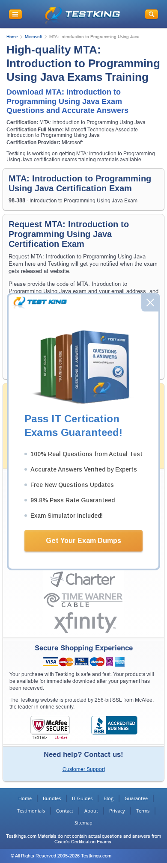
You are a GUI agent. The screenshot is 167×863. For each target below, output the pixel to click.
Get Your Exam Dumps (83, 540)
